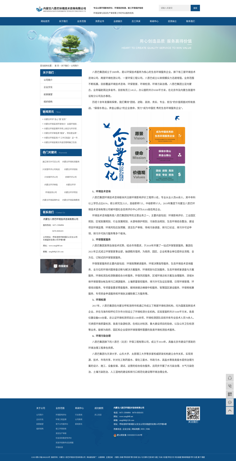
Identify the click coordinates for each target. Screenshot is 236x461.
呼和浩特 (127, 457)
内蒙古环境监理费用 (70, 200)
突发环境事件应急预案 (64, 443)
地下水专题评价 (62, 424)
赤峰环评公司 (71, 177)
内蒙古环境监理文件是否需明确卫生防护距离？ (62, 142)
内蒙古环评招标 (71, 169)
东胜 (195, 457)
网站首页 (45, 21)
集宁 (199, 457)
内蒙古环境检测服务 (70, 162)
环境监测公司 (51, 192)
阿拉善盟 (178, 457)
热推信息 (117, 429)
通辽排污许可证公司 (51, 162)
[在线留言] (230, 402)
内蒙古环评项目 (71, 192)
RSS (142, 429)
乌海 (160, 457)
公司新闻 (78, 419)
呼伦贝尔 (171, 457)
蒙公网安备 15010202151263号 (129, 435)
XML (148, 429)
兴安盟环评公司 (51, 177)
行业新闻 (78, 415)
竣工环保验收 (61, 429)
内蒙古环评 (71, 185)
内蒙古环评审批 (51, 185)
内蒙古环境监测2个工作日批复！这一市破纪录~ (62, 138)
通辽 (156, 457)
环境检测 (59, 447)
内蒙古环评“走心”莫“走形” (55, 119)
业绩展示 (117, 21)
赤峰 (121, 457)
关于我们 (63, 21)
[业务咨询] (230, 378)
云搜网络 (101, 457)
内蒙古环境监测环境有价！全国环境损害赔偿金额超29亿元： (62, 124)
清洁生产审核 (61, 433)
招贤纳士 (172, 21)
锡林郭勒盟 (186, 457)
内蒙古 (117, 457)
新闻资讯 (78, 424)
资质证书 (99, 21)
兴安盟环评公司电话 (51, 169)
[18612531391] (230, 386)
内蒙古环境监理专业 (51, 200)
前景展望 (48, 94)
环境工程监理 (61, 419)
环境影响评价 (61, 415)
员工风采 (136, 21)
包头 (139, 457)
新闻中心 (154, 21)
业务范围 (81, 21)
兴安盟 (165, 457)
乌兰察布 (144, 457)
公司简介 (48, 80)
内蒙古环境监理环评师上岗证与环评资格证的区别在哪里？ (62, 129)
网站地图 (136, 429)
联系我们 (190, 21)
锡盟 (203, 457)
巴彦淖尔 (151, 457)
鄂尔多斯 (134, 457)
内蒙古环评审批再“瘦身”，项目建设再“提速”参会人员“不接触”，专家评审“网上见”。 (62, 133)
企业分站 (126, 429)
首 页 (57, 66)
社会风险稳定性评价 (64, 438)
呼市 (192, 457)
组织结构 (48, 102)
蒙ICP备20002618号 (43, 457)
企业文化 (48, 87)
